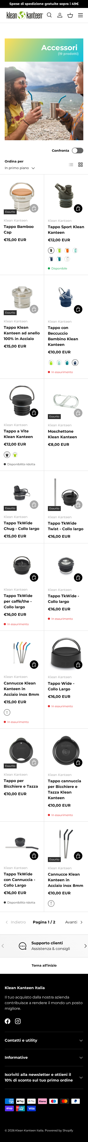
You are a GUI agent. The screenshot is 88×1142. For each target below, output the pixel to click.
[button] (70, 15)
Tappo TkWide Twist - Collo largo (65, 526)
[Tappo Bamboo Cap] (22, 196)
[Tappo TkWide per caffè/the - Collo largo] (22, 565)
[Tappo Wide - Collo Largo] (66, 653)
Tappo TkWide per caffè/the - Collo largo (18, 601)
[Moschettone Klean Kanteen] (66, 400)
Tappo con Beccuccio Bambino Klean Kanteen (63, 336)
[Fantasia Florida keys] (75, 250)
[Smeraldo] (59, 259)
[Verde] (59, 250)
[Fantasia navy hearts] (51, 259)
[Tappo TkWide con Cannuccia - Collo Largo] (22, 843)
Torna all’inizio (44, 965)
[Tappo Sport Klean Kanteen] (66, 196)
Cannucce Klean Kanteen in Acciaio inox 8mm (21, 689)
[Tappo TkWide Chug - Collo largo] (22, 493)
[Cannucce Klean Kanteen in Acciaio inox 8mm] (22, 653)
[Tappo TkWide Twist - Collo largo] (66, 493)
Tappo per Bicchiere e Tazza (21, 784)
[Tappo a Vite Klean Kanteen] (22, 400)
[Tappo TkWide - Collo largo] (66, 565)
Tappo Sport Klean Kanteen (66, 230)
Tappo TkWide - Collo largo (63, 599)
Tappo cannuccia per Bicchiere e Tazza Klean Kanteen (64, 789)
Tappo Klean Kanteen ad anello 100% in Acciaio (22, 333)
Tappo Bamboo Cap (19, 229)
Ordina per (14, 161)
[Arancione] (67, 250)
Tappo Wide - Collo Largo (61, 686)
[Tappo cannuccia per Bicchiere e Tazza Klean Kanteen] (66, 750)
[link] (18, 922)
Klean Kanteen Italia (29, 1130)
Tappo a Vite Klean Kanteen (18, 434)
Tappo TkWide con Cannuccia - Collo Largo (19, 880)
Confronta (60, 150)
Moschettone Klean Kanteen (62, 434)
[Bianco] (67, 259)
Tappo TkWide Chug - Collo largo (21, 526)
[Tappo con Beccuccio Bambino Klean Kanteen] (66, 297)
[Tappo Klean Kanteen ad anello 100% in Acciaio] (22, 297)
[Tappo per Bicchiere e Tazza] (22, 750)
